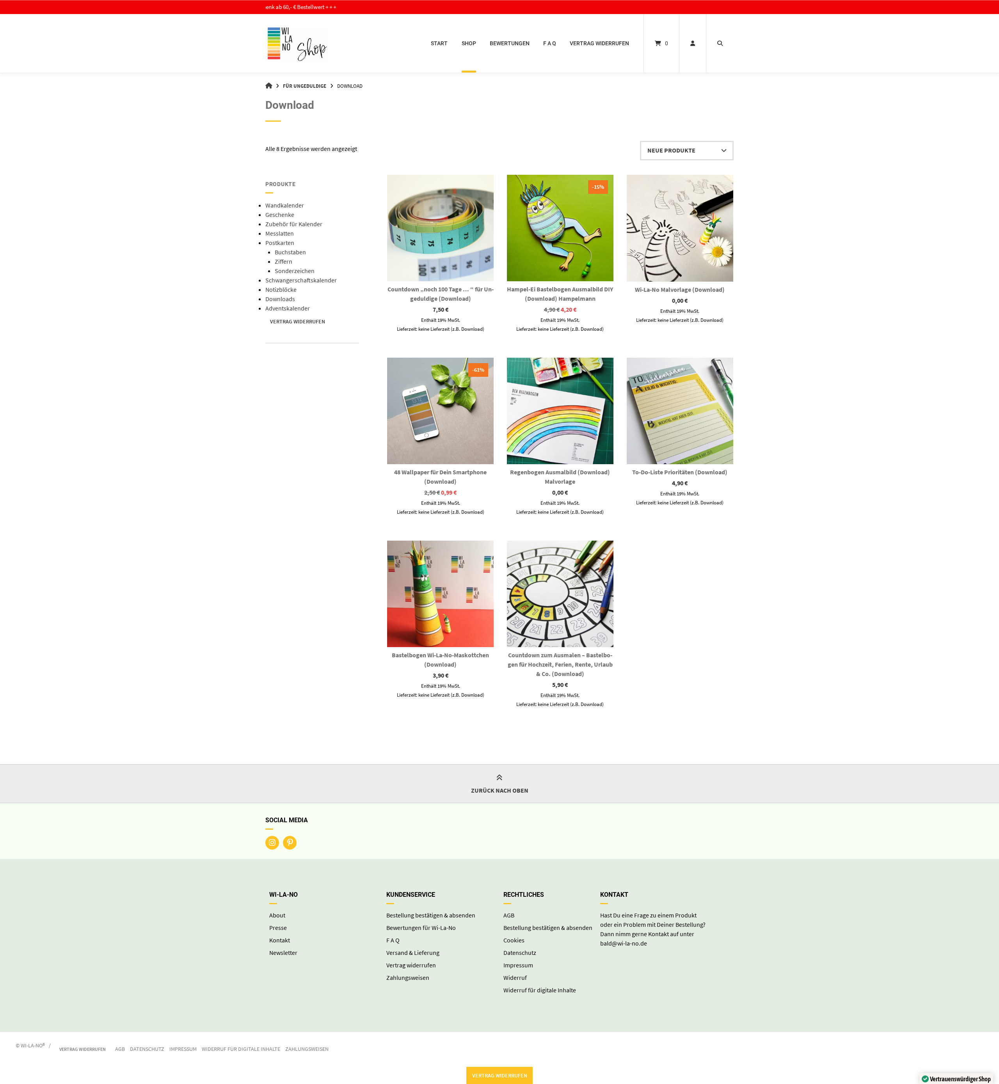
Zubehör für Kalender (293, 224)
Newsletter (283, 952)
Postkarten (279, 243)
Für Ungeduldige (304, 86)
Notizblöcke (281, 289)
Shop (469, 43)
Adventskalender (287, 308)
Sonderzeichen (295, 271)
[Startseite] (296, 43)
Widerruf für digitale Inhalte (539, 990)
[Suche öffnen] (720, 43)
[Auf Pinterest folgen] (290, 843)
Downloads (280, 299)
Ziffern (283, 261)
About (277, 915)
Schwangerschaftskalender (301, 280)
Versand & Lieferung (412, 952)
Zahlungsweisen (407, 977)
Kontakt (279, 940)
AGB (508, 915)
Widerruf (515, 977)
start (439, 43)
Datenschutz (519, 952)
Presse (278, 927)
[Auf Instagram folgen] (272, 843)
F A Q (549, 43)
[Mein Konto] (692, 43)
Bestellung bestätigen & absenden (430, 915)
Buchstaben (290, 252)
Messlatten (279, 233)
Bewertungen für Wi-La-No (421, 927)
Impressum (518, 965)
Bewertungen (510, 43)
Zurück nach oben (499, 790)
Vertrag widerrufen (599, 43)
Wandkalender (284, 205)
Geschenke (279, 214)
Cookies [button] (513, 940)
